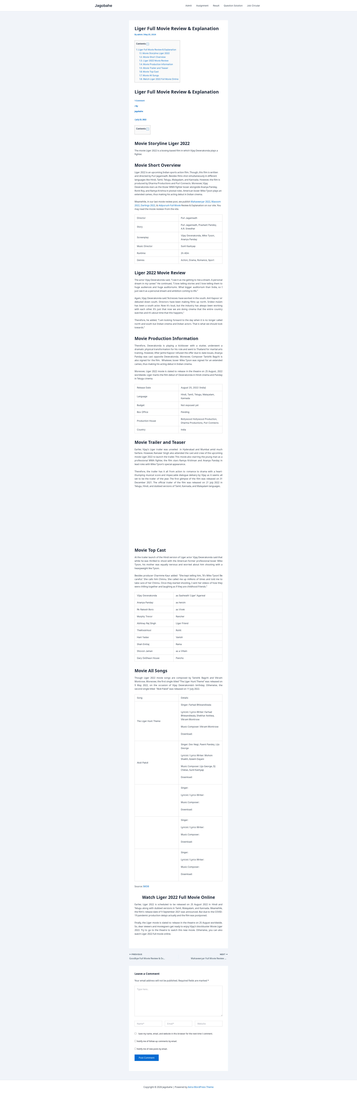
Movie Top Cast (149, 71)
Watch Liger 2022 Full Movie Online (158, 79)
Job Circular (253, 5)
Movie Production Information (156, 64)
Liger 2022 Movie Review (153, 60)
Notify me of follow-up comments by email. (157, 1041)
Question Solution (233, 5)
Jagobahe (103, 5)
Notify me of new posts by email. (152, 1049)
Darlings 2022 (148, 205)
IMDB (146, 886)
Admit (188, 5)
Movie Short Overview (152, 57)
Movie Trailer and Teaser (153, 68)
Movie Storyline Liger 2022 (154, 53)
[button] (147, 44)
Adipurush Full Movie (170, 205)
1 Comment (140, 100)
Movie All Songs (149, 75)
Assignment (202, 5)
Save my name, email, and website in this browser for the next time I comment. (175, 1033)
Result (216, 5)
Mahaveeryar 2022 (200, 201)
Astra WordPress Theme (201, 1087)
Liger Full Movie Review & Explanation (156, 49)
